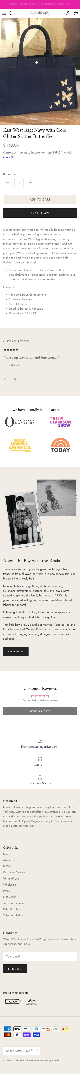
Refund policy (11, 909)
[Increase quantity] (30, 182)
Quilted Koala (19, 1060)
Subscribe (15, 969)
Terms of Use (11, 878)
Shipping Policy (13, 915)
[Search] (13, 13)
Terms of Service (13, 903)
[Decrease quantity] (7, 182)
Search (7, 854)
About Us (9, 860)
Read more (15, 651)
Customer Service (14, 872)
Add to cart (40, 199)
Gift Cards (9, 897)
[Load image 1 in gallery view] (40, 71)
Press (6, 891)
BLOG (7, 866)
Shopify (55, 1060)
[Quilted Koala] (40, 13)
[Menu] (4, 13)
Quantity (9, 174)
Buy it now (40, 213)
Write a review (40, 711)
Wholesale (9, 884)
